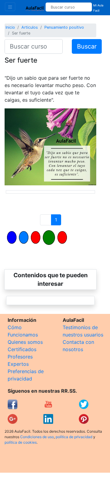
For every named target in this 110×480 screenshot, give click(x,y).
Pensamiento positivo (64, 27)
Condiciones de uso (37, 437)
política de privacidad (74, 437)
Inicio (10, 27)
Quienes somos (25, 342)
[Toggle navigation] (10, 6)
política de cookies (21, 442)
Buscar (87, 46)
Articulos (29, 27)
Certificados (22, 349)
